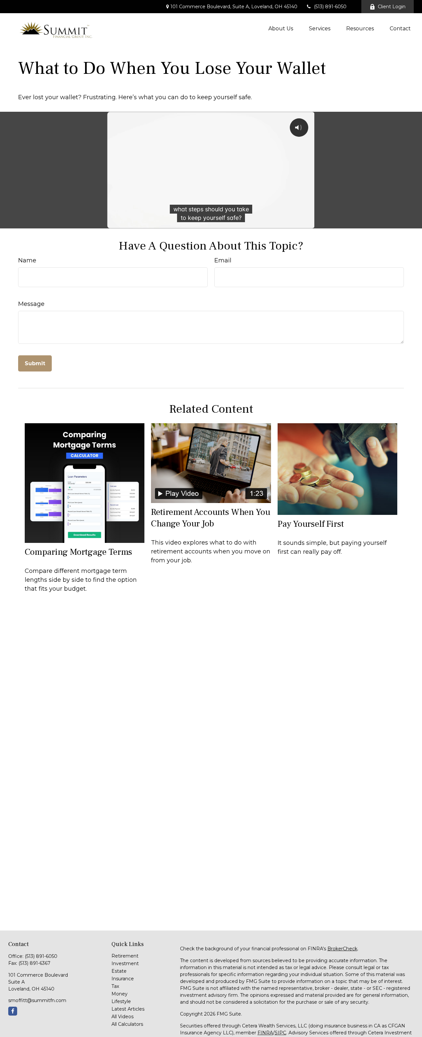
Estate (119, 971)
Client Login (392, 7)
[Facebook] (12, 1011)
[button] (280, 28)
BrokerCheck (342, 949)
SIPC (280, 1033)
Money (119, 994)
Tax (115, 986)
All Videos (122, 1017)
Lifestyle (121, 1001)
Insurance (122, 979)
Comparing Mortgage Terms (78, 552)
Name (27, 260)
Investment (125, 963)
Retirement (124, 956)
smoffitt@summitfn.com (37, 1000)
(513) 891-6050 (330, 7)
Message (31, 304)
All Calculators (127, 1024)
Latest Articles (127, 1009)
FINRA (265, 1033)
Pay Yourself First (311, 524)
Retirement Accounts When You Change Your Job (210, 517)
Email (222, 260)
